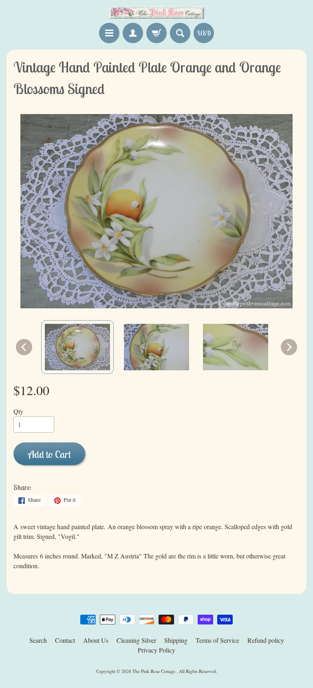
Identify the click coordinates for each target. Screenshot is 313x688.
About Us (95, 640)
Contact (65, 640)
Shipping (175, 640)
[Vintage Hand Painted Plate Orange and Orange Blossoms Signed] (77, 347)
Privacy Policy (156, 650)
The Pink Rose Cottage (154, 671)
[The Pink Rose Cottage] (156, 13)
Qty (18, 411)
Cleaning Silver (136, 640)
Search (38, 640)
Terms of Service (217, 640)
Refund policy (265, 640)
